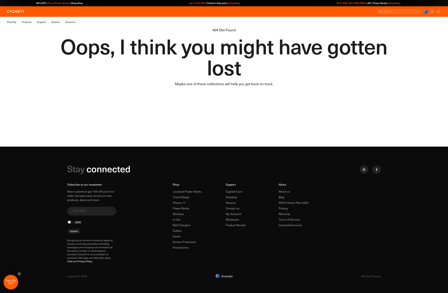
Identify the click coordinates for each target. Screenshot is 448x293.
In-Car (177, 219)
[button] (11, 282)
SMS (78, 222)
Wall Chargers (182, 225)
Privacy (283, 208)
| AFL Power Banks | (359, 3)
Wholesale (232, 219)
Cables (177, 230)
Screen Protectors (184, 242)
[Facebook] (376, 169)
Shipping (231, 197)
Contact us (232, 208)
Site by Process (371, 276)
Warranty (284, 214)
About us (284, 191)
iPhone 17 (179, 202)
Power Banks (181, 208)
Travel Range (181, 197)
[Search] (380, 11)
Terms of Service (289, 219)
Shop (176, 184)
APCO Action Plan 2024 (294, 202)
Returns (231, 202)
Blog (281, 197)
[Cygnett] (16, 11)
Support (231, 184)
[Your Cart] (438, 11)
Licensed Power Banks (187, 191)
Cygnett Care (234, 191)
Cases (177, 236)
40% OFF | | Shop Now (50, 3)
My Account (233, 214)
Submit (74, 231)
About (282, 184)
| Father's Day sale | (205, 3)
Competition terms (290, 225)
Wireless (178, 214)
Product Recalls (236, 225)
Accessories (180, 247)
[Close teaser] (19, 274)
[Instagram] (364, 169)
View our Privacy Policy (79, 261)
